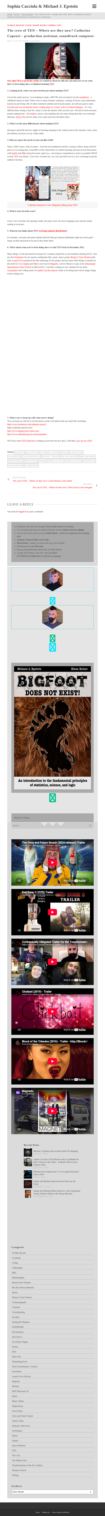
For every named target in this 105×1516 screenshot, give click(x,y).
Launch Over (18, 260)
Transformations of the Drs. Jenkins (27, 1465)
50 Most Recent (15, 25)
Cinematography (19, 1302)
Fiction (15, 1347)
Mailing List (46, 1512)
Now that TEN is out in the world (22, 81)
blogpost (19, 452)
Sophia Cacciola (31, 41)
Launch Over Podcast (21, 1376)
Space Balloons (18, 1445)
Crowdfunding (18, 1312)
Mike (24, 153)
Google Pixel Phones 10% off (30, 553)
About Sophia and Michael (60, 1512)
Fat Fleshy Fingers (20, 1342)
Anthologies (17, 1268)
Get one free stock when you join (37, 533)
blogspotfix (32, 452)
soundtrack (84, 97)
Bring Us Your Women (81, 257)
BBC (14, 1272)
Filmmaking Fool (19, 1361)
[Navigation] (94, 6)
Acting (15, 1263)
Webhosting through (30, 546)
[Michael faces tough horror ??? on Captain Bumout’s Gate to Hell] (28, 1174)
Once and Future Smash (22, 1416)
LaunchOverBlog (31, 457)
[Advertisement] (25, 1225)
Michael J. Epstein (50, 457)
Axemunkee (12, 270)
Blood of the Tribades (21, 1282)
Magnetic (54, 264)
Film (28, 25)
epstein (64, 452)
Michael (15, 1386)
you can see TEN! (84, 441)
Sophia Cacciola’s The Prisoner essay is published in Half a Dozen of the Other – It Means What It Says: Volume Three (56, 1162)
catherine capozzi (49, 452)
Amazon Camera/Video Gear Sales (33, 540)
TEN (59, 25)
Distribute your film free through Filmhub (35, 526)
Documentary (18, 1332)
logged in (23, 511)
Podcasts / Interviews (21, 1426)
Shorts (15, 1435)
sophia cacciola (55, 461)
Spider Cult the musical (47, 270)
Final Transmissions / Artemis (24, 1366)
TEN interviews (29, 441)
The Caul (16, 1455)
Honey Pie (20, 117)
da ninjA (16, 1317)
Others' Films (18, 1421)
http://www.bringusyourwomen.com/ (23, 431)
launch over (76, 452)
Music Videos (18, 1401)
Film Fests (16, 1356)
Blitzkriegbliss (18, 1277)
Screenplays (17, 1431)
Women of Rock (19, 1470)
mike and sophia (87, 457)
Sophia (52, 25)
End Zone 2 (17, 1337)
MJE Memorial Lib (20, 1391)
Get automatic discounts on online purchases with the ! (50, 530)
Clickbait (16, 1307)
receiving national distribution (52, 231)
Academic (16, 1258)
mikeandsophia (15, 461)
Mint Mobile (56, 549)
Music (14, 1396)
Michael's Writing (21, 818)
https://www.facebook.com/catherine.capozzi (26, 424)
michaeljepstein (69, 457)
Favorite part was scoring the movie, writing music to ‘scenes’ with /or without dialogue (45, 107)
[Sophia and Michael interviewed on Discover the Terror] (28, 1184)
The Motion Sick (19, 1460)
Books (15, 1292)
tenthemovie (31, 465)
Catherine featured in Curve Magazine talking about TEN (52, 205)
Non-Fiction (17, 1411)
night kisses (31, 461)
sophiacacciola (73, 461)
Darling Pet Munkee (21, 1322)
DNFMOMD (18, 1327)
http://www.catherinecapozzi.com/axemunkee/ (27, 434)
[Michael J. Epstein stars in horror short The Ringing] (28, 1152)
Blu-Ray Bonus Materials (23, 1287)
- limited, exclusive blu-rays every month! (41, 543)
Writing (15, 1475)
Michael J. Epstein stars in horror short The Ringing (55, 1151)
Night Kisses (40, 25)
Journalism (16, 1371)
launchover (14, 457)
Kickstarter (19, 257)
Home (38, 1512)
